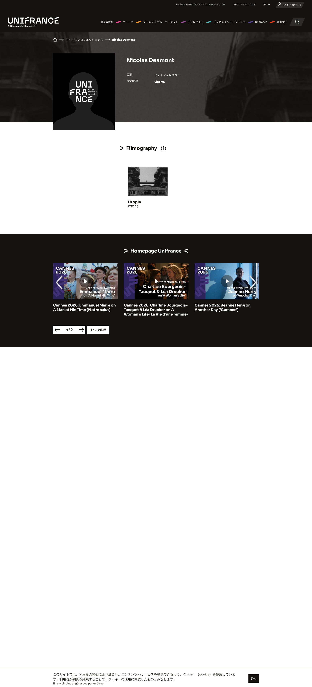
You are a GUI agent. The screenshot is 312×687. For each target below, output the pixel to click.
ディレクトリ (196, 22)
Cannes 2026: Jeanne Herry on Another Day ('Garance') (223, 307)
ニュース (128, 22)
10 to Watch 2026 (244, 4)
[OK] (253, 678)
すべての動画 (98, 329)
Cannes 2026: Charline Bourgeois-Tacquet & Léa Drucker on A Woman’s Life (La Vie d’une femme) (156, 310)
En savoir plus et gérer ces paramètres (78, 683)
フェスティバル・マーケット (160, 22)
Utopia (134, 202)
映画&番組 (107, 22)
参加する (282, 22)
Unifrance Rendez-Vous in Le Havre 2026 (201, 4)
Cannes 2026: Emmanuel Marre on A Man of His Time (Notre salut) (84, 307)
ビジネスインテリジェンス (229, 22)
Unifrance (261, 22)
